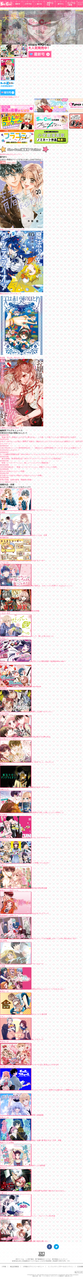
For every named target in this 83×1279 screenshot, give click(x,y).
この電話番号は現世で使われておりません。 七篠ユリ (33, 1192)
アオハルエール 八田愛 (22, 965)
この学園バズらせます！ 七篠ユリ (25, 864)
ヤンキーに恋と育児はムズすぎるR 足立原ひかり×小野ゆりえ (29, 1066)
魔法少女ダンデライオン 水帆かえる (25, 788)
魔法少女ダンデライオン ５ (10, 294)
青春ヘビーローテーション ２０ (12, 229)
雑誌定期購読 (14, 1266)
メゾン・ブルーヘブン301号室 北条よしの (27, 1217)
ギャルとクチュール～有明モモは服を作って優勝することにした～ (41, 1091)
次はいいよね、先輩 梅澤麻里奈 (23, 536)
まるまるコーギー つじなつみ (22, 562)
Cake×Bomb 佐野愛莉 (20, 688)
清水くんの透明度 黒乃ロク (22, 1167)
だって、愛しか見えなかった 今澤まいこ (27, 637)
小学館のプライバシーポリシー (33, 1266)
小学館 (4, 1266)
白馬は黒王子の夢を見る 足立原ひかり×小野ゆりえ (25, 738)
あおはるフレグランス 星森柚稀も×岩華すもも (24, 914)
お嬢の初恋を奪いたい (40, 1241)
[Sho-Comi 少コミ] (6, 7)
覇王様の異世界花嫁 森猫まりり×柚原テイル (23, 889)
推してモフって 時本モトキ (22, 1040)
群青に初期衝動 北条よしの (22, 1116)
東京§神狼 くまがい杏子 (19, 612)
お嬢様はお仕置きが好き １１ (11, 428)
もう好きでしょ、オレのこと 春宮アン (27, 763)
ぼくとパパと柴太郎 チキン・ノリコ (23, 1015)
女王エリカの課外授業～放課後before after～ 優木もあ (33, 662)
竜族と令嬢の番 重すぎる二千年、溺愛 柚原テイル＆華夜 (30, 1141)
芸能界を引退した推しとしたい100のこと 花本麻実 (32, 813)
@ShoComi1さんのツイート (11, 154)
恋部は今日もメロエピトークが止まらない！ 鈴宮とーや (33, 990)
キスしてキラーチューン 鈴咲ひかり (25, 839)
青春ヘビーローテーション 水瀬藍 (26, 511)
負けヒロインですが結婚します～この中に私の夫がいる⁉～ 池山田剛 (39, 940)
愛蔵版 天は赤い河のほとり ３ (12, 358)
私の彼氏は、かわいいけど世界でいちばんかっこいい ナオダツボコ (36, 587)
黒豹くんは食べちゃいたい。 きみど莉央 (27, 713)
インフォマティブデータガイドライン (60, 1266)
